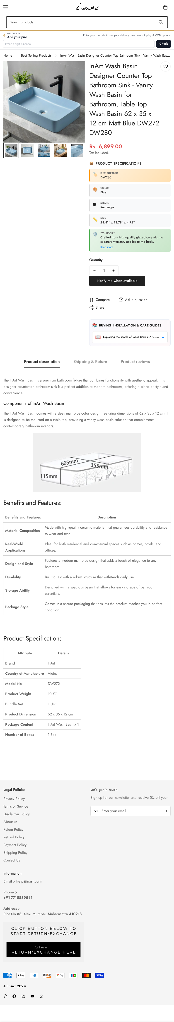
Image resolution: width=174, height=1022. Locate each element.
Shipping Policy (15, 852)
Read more (106, 247)
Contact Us (11, 860)
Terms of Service (15, 806)
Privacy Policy (14, 798)
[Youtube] (32, 996)
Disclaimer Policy (16, 814)
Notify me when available (117, 280)
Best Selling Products (36, 55)
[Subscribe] (166, 811)
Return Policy (13, 829)
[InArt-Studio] (87, 7)
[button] (158, 7)
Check (164, 44)
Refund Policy (13, 837)
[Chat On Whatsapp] (41, 996)
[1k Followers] (14, 996)
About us (10, 821)
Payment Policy (15, 844)
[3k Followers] (23, 996)
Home (7, 55)
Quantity (96, 259)
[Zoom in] (75, 71)
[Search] (160, 22)
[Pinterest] (5, 996)
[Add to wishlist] (165, 66)
